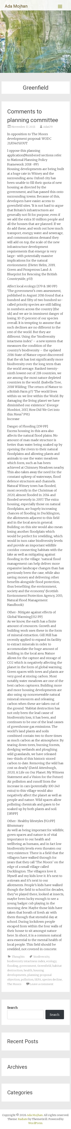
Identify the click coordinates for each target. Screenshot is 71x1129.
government (28, 966)
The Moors (14, 984)
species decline (52, 979)
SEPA (37, 979)
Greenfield (44, 966)
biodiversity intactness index (26, 961)
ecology (51, 961)
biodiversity (41, 956)
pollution (27, 979)
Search (12, 1007)
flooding (12, 966)
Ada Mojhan (16, 6)
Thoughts (18, 956)
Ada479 (48, 126)
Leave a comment (41, 984)
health (28, 970)
